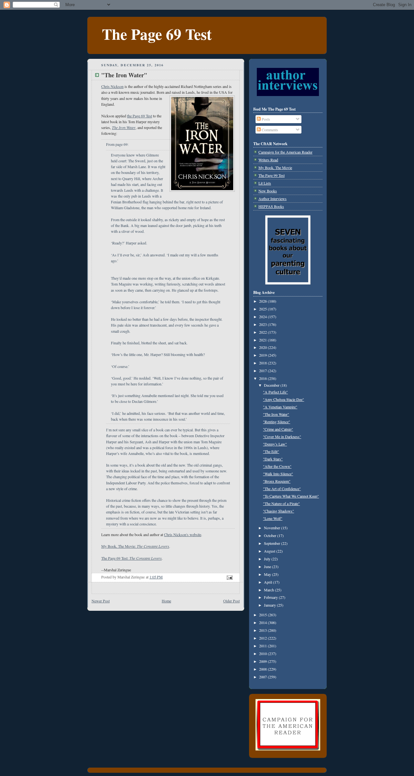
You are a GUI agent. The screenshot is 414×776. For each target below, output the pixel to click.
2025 (263, 308)
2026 (263, 301)
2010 (263, 653)
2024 (263, 316)
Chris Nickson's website (182, 534)
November (272, 527)
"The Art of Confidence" (282, 488)
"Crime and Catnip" (278, 429)
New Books (267, 190)
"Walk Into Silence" (278, 473)
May (268, 574)
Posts (265, 119)
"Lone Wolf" (272, 518)
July (267, 558)
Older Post (231, 600)
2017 (263, 370)
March (269, 589)
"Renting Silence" (276, 421)
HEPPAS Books (271, 206)
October (270, 535)
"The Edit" (271, 451)
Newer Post (101, 600)
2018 (263, 362)
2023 (263, 324)
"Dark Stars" (273, 458)
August (270, 551)
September (272, 543)
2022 (263, 332)
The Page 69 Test (157, 34)
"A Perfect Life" (275, 391)
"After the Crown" (277, 466)
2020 (263, 347)
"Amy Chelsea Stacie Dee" (283, 399)
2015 (263, 614)
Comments (269, 129)
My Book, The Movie (275, 167)
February (271, 597)
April (268, 582)
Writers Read (268, 159)
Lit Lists (264, 183)
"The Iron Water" (276, 414)
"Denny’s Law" (275, 444)
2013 (263, 630)
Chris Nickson (112, 86)
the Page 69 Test (139, 115)
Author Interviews (272, 198)
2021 (263, 339)
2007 (263, 676)
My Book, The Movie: (135, 546)
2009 (263, 661)
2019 (263, 355)
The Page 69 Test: (131, 558)
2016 (263, 378)
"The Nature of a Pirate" (281, 503)
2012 (263, 638)
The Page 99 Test (271, 175)
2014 (263, 622)
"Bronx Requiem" (276, 481)
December (272, 385)
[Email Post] (229, 576)
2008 (263, 669)
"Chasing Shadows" (278, 510)
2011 (263, 645)
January (270, 605)
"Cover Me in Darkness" (282, 436)
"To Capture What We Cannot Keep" (291, 496)
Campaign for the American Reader (285, 152)
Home (166, 600)
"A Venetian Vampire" (280, 406)
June (268, 566)
